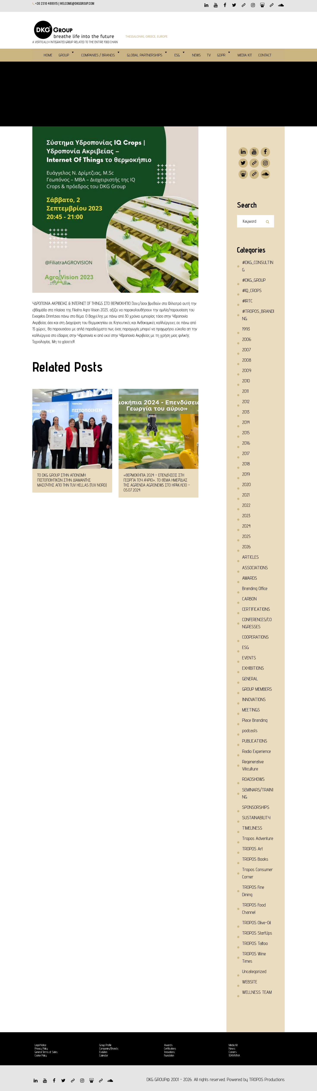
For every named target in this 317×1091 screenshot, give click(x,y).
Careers (233, 1052)
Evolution (103, 1052)
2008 (246, 360)
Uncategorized (254, 971)
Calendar (103, 1055)
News (232, 1048)
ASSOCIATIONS (255, 567)
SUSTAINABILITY (256, 817)
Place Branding (254, 720)
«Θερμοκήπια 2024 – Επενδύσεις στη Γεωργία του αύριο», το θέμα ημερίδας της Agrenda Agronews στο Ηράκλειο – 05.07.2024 (157, 482)
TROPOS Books (255, 859)
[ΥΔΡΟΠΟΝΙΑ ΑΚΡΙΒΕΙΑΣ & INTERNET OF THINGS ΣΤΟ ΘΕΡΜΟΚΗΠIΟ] (115, 209)
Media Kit (233, 1045)
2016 (246, 443)
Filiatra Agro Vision (85, 309)
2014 (246, 422)
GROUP (64, 55)
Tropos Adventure (257, 838)
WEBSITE (249, 981)
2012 (246, 401)
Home (37, 92)
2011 (245, 391)
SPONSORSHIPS (255, 807)
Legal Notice (40, 1045)
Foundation (169, 1055)
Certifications (170, 1048)
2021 (246, 495)
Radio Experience (256, 751)
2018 (246, 463)
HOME (48, 55)
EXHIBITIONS (253, 668)
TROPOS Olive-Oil (256, 922)
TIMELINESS (252, 828)
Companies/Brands (108, 1048)
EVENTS (249, 657)
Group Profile (105, 1045)
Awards (168, 1045)
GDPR (221, 55)
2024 (246, 526)
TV (209, 55)
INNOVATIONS (254, 699)
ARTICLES (250, 557)
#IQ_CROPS (66, 92)
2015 (246, 432)
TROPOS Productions (267, 1079)
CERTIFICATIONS (256, 609)
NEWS (196, 55)
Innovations (169, 1052)
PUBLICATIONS (254, 741)
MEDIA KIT (245, 55)
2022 (246, 505)
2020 (246, 484)
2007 (246, 349)
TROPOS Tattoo (255, 943)
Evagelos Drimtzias (46, 316)
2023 (246, 515)
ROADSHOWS (253, 779)
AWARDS (249, 578)
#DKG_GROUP (254, 280)
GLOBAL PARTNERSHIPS (144, 55)
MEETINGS (251, 709)
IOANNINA (234, 1055)
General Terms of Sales (46, 1052)
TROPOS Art (252, 848)
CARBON (249, 598)
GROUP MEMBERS (257, 689)
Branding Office (254, 588)
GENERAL (250, 678)
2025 (246, 536)
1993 (246, 329)
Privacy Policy (41, 1048)
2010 (246, 380)
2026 (246, 546)
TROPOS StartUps (257, 933)
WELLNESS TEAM (257, 992)
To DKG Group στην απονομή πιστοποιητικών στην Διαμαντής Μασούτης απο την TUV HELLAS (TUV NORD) (72, 480)
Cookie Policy (41, 1055)
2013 (246, 412)
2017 (246, 453)
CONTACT (264, 55)
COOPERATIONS (255, 637)
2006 (246, 339)
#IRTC (247, 301)
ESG (177, 55)
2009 (246, 370)
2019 (246, 474)
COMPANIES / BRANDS (98, 55)
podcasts (249, 730)
